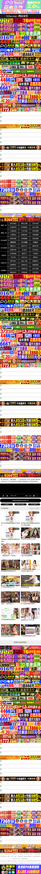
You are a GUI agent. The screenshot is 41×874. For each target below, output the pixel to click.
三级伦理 (13, 231)
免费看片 (4, 270)
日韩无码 (35, 272)
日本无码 (35, 223)
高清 (26, 496)
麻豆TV (24, 253)
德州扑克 (35, 246)
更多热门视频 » (35, 508)
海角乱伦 (24, 265)
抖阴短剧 (24, 272)
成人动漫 (35, 227)
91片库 (13, 257)
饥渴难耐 (24, 238)
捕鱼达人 (13, 246)
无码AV (3, 255)
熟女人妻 (24, 261)
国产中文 (13, 268)
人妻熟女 (13, 235)
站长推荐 (4, 240)
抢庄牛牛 (24, 246)
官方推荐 (4, 248)
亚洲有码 (13, 227)
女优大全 (24, 257)
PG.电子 (34, 504)
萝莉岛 (35, 257)
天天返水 (35, 250)
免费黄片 (35, 261)
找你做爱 (35, 238)
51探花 (35, 253)
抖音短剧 (13, 253)
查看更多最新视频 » (20, 642)
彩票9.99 (13, 250)
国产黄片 (13, 261)
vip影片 (7, 504)
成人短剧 (35, 268)
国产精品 (13, 223)
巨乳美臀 (35, 231)
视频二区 (4, 233)
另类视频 (35, 235)
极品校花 (13, 272)
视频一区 (4, 225)
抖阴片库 (4, 263)
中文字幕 (24, 231)
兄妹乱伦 (24, 268)
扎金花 (24, 250)
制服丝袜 (24, 235)
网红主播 (24, 223)
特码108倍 (20, 504)
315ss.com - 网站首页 (17, 16)
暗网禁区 (13, 265)
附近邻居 (13, 238)
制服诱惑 (35, 265)
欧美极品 (24, 227)
